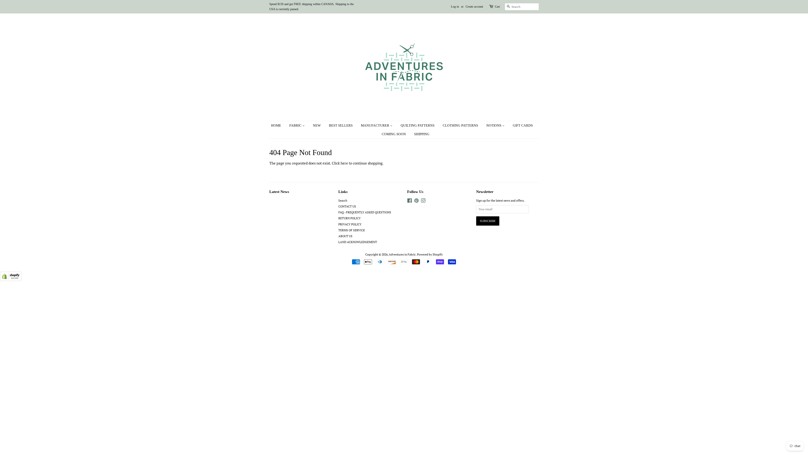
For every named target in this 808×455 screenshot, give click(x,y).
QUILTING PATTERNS (418, 125)
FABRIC (295, 125)
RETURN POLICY (349, 218)
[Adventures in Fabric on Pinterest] (416, 201)
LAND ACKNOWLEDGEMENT (357, 242)
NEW (317, 125)
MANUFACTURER (375, 125)
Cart (497, 6)
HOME (276, 125)
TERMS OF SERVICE (351, 230)
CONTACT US (347, 206)
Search (342, 200)
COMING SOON (394, 134)
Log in (455, 6)
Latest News (279, 192)
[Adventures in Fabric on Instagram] (423, 201)
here (344, 163)
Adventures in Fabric (402, 254)
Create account (474, 6)
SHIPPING (421, 134)
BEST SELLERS (341, 125)
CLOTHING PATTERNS (460, 125)
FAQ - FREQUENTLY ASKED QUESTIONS (364, 212)
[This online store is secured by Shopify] (10, 279)
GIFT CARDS (523, 125)
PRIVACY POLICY (349, 224)
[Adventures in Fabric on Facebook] (409, 201)
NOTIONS (494, 125)
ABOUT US (345, 236)
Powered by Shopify (430, 254)
